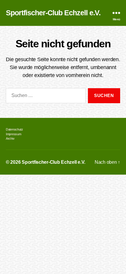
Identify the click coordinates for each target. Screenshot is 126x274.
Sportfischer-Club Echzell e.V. (53, 13)
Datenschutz (14, 129)
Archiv (10, 138)
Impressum (13, 134)
